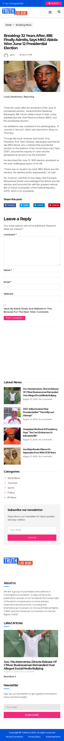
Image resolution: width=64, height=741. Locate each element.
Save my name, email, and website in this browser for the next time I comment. (28, 310)
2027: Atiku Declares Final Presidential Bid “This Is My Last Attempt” (38, 412)
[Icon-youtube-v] (19, 722)
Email (7, 282)
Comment (10, 234)
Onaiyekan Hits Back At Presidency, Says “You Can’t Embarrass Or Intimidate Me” (40, 432)
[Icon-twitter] (9, 722)
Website (8, 293)
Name (8, 270)
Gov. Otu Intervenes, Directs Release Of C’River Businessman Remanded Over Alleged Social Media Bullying (41, 392)
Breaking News (24, 25)
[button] (50, 12)
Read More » (10, 676)
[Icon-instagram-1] (14, 722)
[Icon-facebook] (5, 722)
